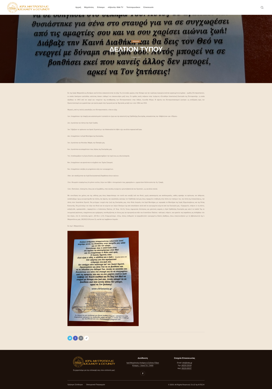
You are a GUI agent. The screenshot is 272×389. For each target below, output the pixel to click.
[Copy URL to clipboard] (86, 338)
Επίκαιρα (136, 41)
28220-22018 (186, 365)
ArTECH (201, 385)
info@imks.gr (187, 363)
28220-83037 (186, 368)
